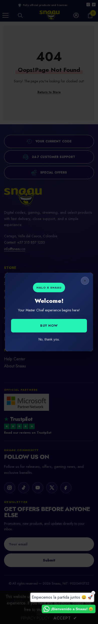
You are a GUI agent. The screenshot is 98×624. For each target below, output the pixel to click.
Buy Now (49, 325)
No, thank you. (49, 339)
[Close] (85, 281)
